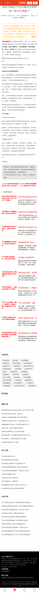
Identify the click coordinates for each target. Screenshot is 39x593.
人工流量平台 (29, 383)
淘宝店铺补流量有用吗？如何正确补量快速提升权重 (16, 531)
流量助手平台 (6, 366)
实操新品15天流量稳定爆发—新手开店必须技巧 (14, 417)
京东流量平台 (14, 371)
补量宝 (5, 371)
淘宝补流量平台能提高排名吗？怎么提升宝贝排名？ (16, 509)
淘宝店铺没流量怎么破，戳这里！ (11, 442)
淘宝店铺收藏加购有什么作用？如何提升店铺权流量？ (16, 534)
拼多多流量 (18, 380)
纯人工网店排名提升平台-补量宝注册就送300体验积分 (16, 502)
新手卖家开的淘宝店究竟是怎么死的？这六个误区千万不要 (18, 410)
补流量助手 (6, 374)
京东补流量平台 (7, 369)
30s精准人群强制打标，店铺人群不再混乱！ (14, 431)
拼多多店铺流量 (7, 380)
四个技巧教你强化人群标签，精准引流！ (13, 414)
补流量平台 (6, 363)
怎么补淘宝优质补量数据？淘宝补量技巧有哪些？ (15, 520)
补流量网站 (24, 371)
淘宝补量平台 (28, 369)
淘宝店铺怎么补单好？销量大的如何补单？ (13, 513)
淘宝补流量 (6, 360)
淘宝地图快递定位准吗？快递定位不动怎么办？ (14, 485)
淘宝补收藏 (18, 369)
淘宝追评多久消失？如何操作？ (10, 478)
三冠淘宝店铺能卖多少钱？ (9, 474)
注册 (29, 3)
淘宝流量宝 (17, 377)
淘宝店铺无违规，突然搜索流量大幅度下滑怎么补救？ (16, 435)
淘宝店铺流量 (24, 360)
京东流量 (16, 577)
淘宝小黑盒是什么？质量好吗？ (10, 481)
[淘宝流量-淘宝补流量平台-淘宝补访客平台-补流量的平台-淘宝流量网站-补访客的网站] (6, 3)
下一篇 (28, 184)
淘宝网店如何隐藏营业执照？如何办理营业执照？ (15, 467)
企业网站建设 (5, 571)
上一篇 (10, 184)
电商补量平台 (28, 380)
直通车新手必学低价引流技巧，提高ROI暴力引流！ (16, 421)
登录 (35, 3)
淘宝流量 (15, 360)
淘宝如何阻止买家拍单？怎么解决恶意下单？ (14, 463)
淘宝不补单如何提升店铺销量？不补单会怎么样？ (15, 527)
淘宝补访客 (16, 374)
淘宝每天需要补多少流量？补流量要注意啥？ (14, 524)
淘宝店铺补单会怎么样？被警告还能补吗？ (13, 488)
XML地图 (14, 584)
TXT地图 (19, 584)
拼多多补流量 (16, 363)
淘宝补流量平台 (6, 41)
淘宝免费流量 (6, 386)
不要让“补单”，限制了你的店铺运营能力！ (13, 428)
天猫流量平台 (32, 386)
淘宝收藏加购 (6, 383)
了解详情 (33, 36)
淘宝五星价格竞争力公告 (8, 456)
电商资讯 (22, 17)
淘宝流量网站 (27, 377)
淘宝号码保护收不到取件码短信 (10, 460)
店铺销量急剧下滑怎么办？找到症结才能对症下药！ (16, 424)
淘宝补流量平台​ (28, 363)
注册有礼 (22, 3)
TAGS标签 (31, 584)
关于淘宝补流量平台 (19, 386)
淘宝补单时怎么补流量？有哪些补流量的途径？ (14, 517)
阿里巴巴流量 (24, 577)
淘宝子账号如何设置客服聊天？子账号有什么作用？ (16, 470)
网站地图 (25, 584)
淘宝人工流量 (6, 377)
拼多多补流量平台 (28, 366)
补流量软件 (25, 374)
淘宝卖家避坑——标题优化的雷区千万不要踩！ (14, 438)
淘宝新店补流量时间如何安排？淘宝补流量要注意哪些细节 (18, 506)
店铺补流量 (17, 366)
